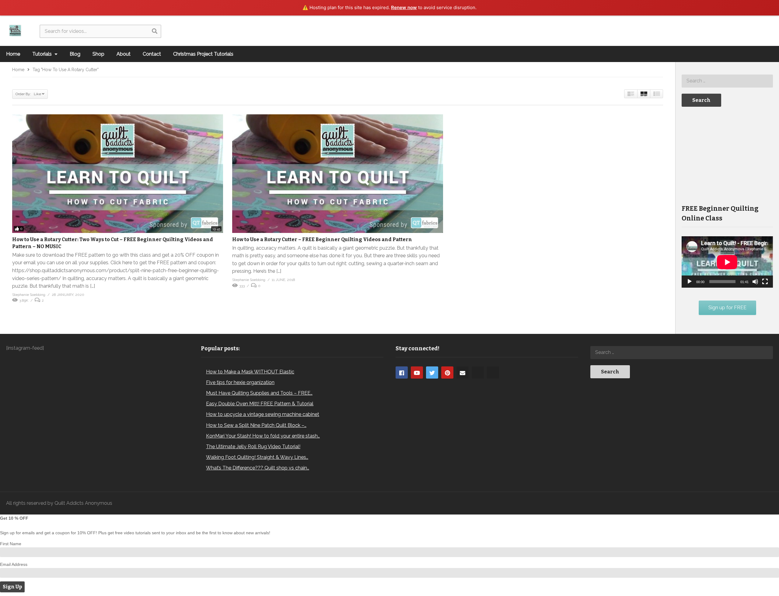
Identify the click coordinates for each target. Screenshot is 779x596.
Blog (75, 54)
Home (13, 54)
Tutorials (42, 54)
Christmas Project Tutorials (203, 54)
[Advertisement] (727, 155)
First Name (10, 543)
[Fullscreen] (765, 282)
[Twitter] (432, 372)
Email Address (13, 564)
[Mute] (755, 282)
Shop (98, 54)
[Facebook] (402, 372)
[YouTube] (417, 372)
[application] (727, 262)
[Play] (689, 282)
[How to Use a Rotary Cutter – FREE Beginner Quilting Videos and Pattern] (337, 173)
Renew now (404, 7)
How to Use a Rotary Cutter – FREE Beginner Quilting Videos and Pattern (322, 239)
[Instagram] (478, 372)
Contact (152, 54)
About (124, 54)
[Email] (462, 372)
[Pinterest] (447, 372)
